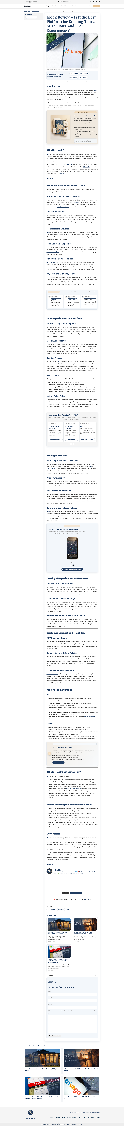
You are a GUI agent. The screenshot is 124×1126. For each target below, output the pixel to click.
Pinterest (86, 899)
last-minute (60, 173)
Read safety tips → (71, 439)
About (52, 1117)
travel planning (67, 164)
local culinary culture (52, 252)
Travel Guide (65, 6)
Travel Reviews (35, 11)
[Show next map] (73, 565)
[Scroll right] (73, 444)
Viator (90, 466)
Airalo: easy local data (90, 298)
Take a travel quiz (58, 762)
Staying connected (52, 262)
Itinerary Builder (86, 6)
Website (50, 1004)
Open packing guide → (87, 439)
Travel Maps (75, 6)
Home (42, 6)
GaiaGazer (27, 6)
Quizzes (98, 1117)
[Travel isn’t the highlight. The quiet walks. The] (66, 879)
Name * (50, 991)
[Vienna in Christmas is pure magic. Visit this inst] (79, 879)
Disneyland (77, 202)
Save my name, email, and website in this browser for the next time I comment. (72, 1011)
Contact (58, 1117)
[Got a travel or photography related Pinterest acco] (52, 886)
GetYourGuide (50, 468)
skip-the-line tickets (63, 207)
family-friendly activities (73, 788)
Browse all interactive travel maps (72, 569)
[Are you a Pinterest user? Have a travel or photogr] (66, 886)
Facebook (53, 909)
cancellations (53, 516)
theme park (53, 840)
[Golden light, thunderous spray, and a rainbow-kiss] (92, 886)
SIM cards (86, 167)
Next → (96, 975)
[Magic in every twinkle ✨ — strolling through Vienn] (92, 879)
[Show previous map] (71, 565)
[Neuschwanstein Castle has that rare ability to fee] (52, 879)
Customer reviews (52, 674)
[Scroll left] (71, 444)
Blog (47, 6)
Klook (95, 90)
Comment (51, 1014)
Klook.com (49, 178)
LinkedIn (67, 909)
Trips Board (55, 6)
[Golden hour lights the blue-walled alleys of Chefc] (79, 886)
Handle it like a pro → (56, 439)
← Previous (49, 975)
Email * (50, 998)
